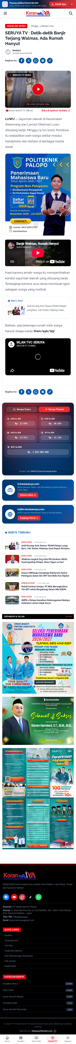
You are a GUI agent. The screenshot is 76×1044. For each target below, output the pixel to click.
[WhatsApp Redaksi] (38, 897)
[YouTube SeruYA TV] (14, 897)
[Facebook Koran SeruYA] (6, 897)
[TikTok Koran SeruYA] (30, 897)
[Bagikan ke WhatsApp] (36, 60)
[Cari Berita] (71, 13)
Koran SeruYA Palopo (13, 996)
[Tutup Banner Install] (72, 4)
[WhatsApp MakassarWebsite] (55, 1031)
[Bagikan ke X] (28, 60)
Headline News (16, 26)
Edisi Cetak (8, 990)
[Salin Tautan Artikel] (50, 60)
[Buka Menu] (5, 13)
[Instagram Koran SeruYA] (22, 897)
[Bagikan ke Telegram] (43, 60)
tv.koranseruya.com (28, 484)
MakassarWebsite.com (42, 1031)
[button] (38, 89)
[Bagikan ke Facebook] (21, 60)
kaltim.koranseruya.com (30, 509)
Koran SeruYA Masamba (15, 1009)
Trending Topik (10, 1003)
